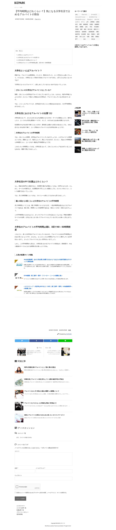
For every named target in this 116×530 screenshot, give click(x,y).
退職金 (97, 36)
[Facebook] (36, 340)
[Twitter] (22, 340)
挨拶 (81, 29)
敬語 (85, 29)
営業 (76, 26)
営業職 (81, 26)
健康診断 (85, 24)
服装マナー (96, 29)
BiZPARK (69, 334)
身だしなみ (82, 36)
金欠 (84, 39)
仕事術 (97, 22)
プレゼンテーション (80, 19)
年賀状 (77, 29)
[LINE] (65, 340)
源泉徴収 (84, 31)
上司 (87, 22)
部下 (76, 39)
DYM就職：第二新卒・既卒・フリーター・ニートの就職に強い (43, 275)
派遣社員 (77, 31)
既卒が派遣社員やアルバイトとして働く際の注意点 (40, 367)
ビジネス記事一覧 (21, 508)
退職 (92, 36)
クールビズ (94, 14)
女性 (86, 26)
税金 (88, 34)
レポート (77, 22)
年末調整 (96, 26)
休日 (76, 24)
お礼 (76, 14)
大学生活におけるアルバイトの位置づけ (28, 57)
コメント (17, 451)
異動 (97, 31)
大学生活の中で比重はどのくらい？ (27, 60)
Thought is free (67, 525)
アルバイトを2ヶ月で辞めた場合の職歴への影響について (41, 391)
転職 (21, 7)
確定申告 (77, 34)
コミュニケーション (80, 17)
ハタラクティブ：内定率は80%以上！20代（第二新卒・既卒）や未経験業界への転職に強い (48, 287)
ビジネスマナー (21, 505)
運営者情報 (20, 514)
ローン (83, 22)
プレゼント (90, 19)
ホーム (16, 7)
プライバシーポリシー (23, 512)
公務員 (91, 24)
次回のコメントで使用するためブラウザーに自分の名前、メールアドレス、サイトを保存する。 (42, 492)
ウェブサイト (18, 475)
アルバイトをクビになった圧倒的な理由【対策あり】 (40, 403)
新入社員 (90, 29)
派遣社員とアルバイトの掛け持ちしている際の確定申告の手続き (44, 379)
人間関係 (92, 22)
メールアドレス (40, 468)
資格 (76, 36)
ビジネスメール (93, 17)
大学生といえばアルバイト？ (25, 55)
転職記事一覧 (20, 510)
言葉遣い (93, 34)
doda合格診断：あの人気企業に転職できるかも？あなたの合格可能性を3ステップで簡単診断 (48, 260)
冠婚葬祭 (97, 24)
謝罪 (98, 34)
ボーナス (97, 19)
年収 (91, 26)
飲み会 (93, 39)
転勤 (88, 36)
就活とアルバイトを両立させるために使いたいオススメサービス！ (44, 415)
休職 (80, 24)
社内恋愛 (83, 34)
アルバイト (38, 19)
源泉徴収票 (91, 31)
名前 (16, 468)
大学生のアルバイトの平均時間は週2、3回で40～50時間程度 (34, 62)
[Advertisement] (43, 36)
